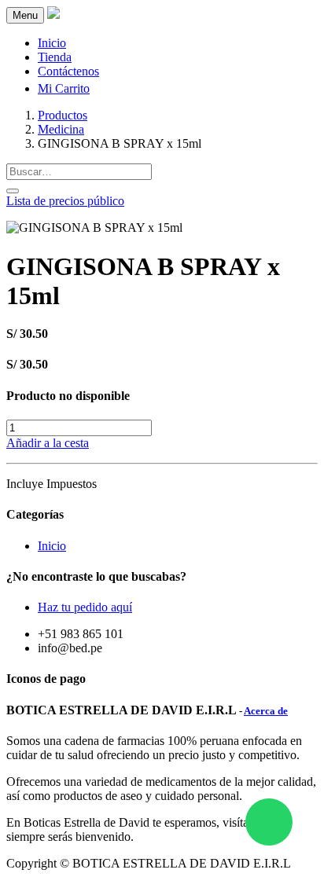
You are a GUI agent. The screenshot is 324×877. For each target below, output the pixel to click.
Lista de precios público (65, 200)
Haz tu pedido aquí (85, 607)
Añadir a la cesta (47, 443)
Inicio (52, 545)
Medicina (61, 129)
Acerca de (266, 711)
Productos (62, 115)
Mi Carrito (64, 88)
